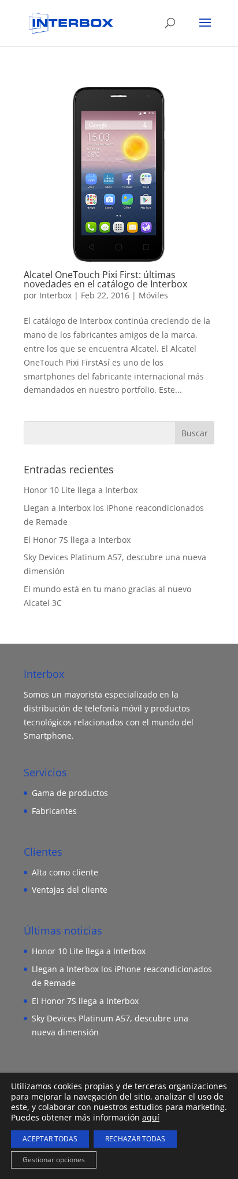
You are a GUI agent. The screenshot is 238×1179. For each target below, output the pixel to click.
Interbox (55, 295)
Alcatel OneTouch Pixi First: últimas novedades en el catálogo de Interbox (105, 279)
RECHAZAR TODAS (135, 1139)
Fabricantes (54, 810)
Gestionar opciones (54, 1160)
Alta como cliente (65, 872)
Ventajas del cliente (69, 889)
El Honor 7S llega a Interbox (77, 539)
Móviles (153, 295)
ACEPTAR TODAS (50, 1139)
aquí (150, 1117)
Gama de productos (70, 792)
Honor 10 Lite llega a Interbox (80, 489)
